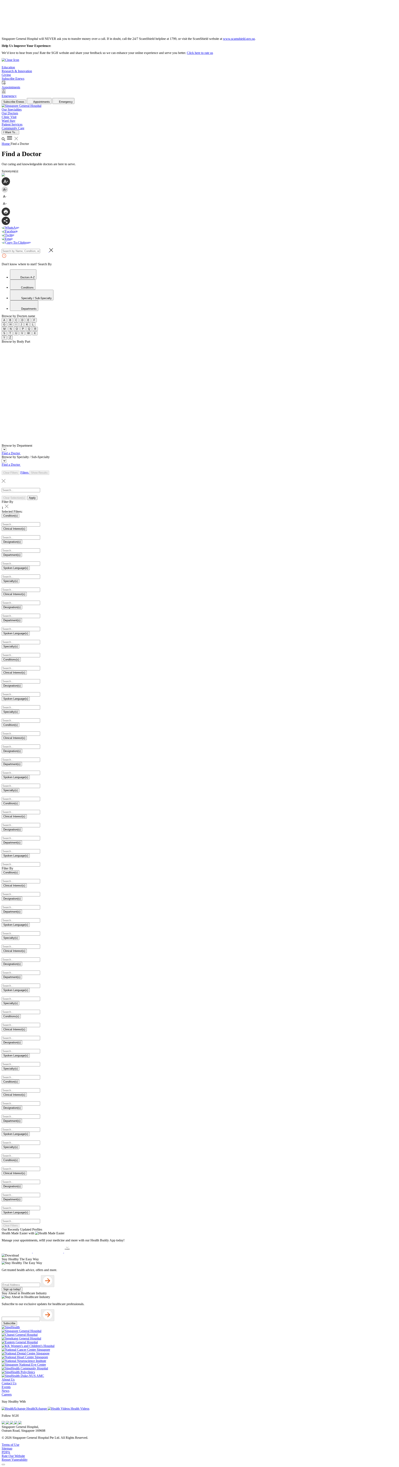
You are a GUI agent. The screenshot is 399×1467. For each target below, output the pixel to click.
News (5, 1390)
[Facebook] (4, 1423)
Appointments (41, 101)
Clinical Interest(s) (14, 528)
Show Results (39, 472)
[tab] (23, 274)
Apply (32, 497)
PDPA (6, 1452)
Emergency (65, 101)
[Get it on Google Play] (48, 1251)
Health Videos (79, 1408)
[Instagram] (12, 1423)
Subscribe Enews (13, 101)
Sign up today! (12, 1289)
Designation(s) (12, 541)
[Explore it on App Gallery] (79, 1251)
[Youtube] (8, 1423)
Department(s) (11, 554)
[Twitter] (16, 1423)
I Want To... (10, 132)
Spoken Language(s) (15, 568)
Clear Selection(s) (14, 497)
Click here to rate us (200, 53)
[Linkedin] (20, 1423)
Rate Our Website (13, 1456)
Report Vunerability (15, 1459)
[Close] (3, 1464)
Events (6, 1387)
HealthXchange (37, 1408)
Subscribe (9, 1323)
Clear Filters (10, 472)
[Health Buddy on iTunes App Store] (17, 1251)
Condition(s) (10, 515)
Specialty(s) (10, 581)
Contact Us (9, 1383)
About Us (8, 1379)
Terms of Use (10, 1444)
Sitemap (7, 1448)
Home (6, 143)
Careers (7, 1394)
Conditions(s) (11, 659)
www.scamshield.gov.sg (239, 38)
